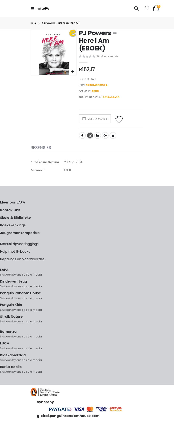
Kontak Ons (10, 210)
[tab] (41, 148)
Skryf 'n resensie (107, 56)
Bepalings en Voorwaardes (22, 259)
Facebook (82, 135)
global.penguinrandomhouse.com (68, 415)
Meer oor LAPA (12, 202)
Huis (33, 23)
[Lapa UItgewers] (43, 9)
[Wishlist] (146, 8)
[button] (72, 71)
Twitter (90, 135)
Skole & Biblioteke (15, 217)
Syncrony (45, 402)
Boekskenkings (13, 225)
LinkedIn (97, 135)
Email (112, 135)
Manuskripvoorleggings (19, 243)
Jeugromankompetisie (20, 232)
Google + (105, 135)
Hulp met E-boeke (15, 251)
